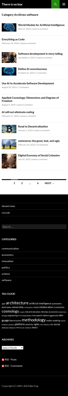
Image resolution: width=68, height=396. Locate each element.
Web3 (34, 327)
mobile (49, 320)
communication (10, 248)
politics (6, 267)
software (6, 280)
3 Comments (42, 144)
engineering (12, 315)
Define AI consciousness (32, 68)
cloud (35, 307)
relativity (29, 324)
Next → (49, 183)
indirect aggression (51, 315)
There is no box (12, 4)
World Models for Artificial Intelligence (41, 24)
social (57, 324)
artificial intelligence (40, 303)
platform (20, 324)
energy (4, 315)
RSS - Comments (13, 365)
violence (28, 328)
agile (3, 304)
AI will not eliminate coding (18, 112)
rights (36, 324)
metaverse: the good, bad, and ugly (39, 140)
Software (5, 328)
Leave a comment (40, 29)
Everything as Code (13, 39)
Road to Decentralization (33, 126)
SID (51, 324)
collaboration (46, 307)
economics (7, 254)
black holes (6, 307)
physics (11, 324)
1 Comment (41, 73)
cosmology (10, 311)
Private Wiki (8, 206)
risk (41, 324)
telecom (12, 328)
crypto (22, 312)
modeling (56, 320)
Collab (6, 212)
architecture (17, 302)
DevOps (44, 312)
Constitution (59, 307)
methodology (34, 319)
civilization (28, 307)
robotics (46, 324)
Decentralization (33, 311)
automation (57, 303)
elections (62, 312)
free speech (37, 315)
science (6, 273)
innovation (7, 261)
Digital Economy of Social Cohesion (39, 155)
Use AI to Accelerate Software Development (28, 83)
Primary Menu (64, 4)
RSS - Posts (10, 359)
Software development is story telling (40, 53)
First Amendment (25, 315)
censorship (18, 307)
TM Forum (20, 328)
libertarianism (15, 320)
